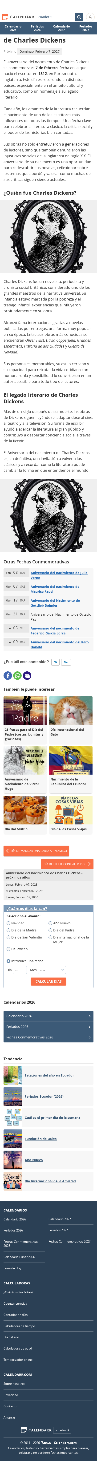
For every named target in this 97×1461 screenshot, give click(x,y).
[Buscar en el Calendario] (79, 17)
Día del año (11, 1337)
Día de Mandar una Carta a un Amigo (39, 851)
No (66, 662)
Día (10, 970)
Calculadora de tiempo (19, 1326)
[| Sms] (27, 675)
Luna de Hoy (12, 1268)
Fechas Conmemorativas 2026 (29, 1037)
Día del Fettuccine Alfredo (64, 864)
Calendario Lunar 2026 (19, 1257)
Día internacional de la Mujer (71, 939)
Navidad (17, 923)
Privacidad (11, 1395)
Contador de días (16, 1315)
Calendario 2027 (61, 28)
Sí (55, 662)
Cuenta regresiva (15, 1303)
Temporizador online (18, 1360)
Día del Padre (63, 930)
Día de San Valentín (26, 937)
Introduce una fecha (27, 961)
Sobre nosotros (14, 1384)
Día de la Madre (23, 930)
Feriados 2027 (85, 28)
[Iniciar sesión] (90, 17)
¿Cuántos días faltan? (26, 908)
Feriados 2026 (37, 28)
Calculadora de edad (18, 1348)
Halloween (19, 949)
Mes (34, 970)
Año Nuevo (61, 923)
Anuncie (9, 1417)
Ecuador (42, 17)
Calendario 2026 (13, 28)
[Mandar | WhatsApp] (17, 675)
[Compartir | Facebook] (8, 675)
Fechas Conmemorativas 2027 (69, 1241)
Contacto (10, 1406)
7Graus (46, 1442)
